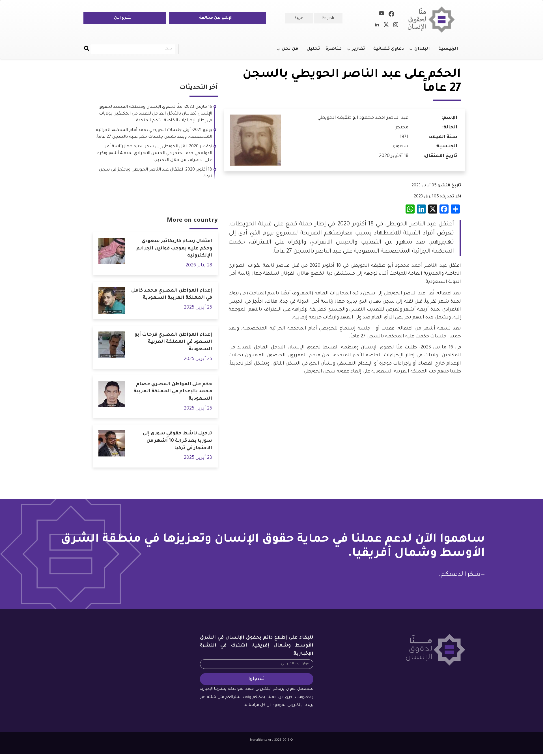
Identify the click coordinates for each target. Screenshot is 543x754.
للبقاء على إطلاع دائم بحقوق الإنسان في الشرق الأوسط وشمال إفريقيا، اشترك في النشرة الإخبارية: (257, 645)
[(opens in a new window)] (391, 15)
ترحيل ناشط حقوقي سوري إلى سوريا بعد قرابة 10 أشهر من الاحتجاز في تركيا (177, 441)
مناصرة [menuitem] (334, 49)
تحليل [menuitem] (313, 49)
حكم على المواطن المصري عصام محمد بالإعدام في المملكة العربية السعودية (172, 391)
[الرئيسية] (433, 19)
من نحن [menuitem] (293, 51)
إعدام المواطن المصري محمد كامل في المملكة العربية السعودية (171, 294)
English (328, 18)
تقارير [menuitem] (361, 51)
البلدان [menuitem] (425, 51)
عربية (299, 18)
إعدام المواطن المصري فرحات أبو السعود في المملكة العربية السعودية (173, 342)
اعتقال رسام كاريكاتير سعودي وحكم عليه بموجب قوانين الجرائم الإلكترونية (174, 248)
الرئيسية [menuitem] (448, 49)
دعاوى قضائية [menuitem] (388, 49)
